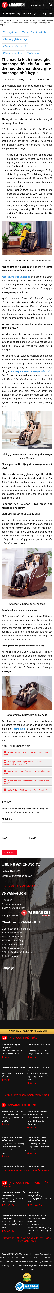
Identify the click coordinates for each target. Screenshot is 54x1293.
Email (32, 838)
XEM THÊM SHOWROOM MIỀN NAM (26, 1170)
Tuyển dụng (33, 53)
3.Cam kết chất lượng (12, 936)
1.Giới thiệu (7, 900)
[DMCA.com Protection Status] (27, 1277)
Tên (4, 838)
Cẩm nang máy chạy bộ (14, 46)
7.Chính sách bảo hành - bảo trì (17, 952)
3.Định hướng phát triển (13, 908)
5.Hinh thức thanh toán (13, 944)
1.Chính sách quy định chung (16, 929)
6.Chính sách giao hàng (13, 948)
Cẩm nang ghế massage (15, 39)
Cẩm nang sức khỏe (13, 53)
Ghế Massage (29, 13)
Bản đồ (6, 1057)
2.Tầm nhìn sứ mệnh (12, 904)
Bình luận (7, 819)
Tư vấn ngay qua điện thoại (22, 885)
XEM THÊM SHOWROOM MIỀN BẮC (26, 1095)
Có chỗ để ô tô (10, 1205)
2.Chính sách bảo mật (12, 933)
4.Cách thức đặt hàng (12, 940)
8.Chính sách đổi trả (11, 956)
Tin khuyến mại (10, 32)
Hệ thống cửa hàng (11, 13)
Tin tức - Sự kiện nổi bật (34, 32)
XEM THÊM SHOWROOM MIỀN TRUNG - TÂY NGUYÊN (27, 1239)
